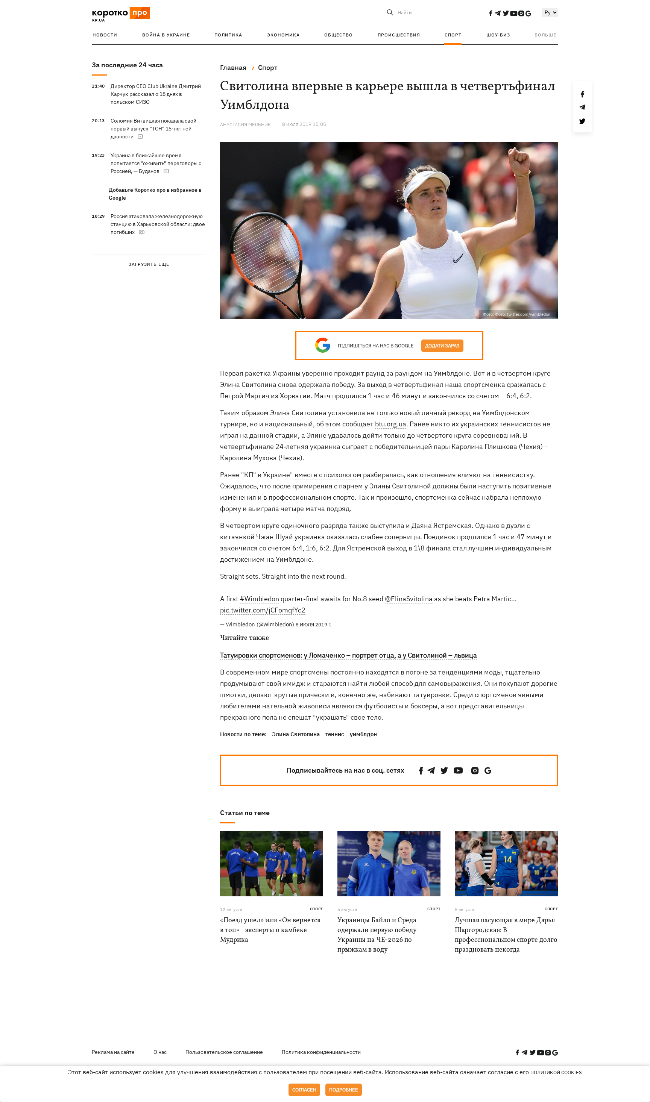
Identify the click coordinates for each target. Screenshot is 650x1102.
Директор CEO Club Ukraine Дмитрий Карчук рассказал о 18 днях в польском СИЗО (156, 94)
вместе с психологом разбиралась (349, 474)
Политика (228, 35)
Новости (105, 35)
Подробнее (343, 1090)
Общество (338, 35)
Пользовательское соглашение (224, 1052)
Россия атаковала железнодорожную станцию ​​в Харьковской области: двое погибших (158, 224)
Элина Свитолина (296, 734)
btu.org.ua (390, 424)
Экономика (283, 35)
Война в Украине (166, 35)
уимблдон (363, 734)
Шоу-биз (498, 35)
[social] (490, 13)
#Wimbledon (259, 598)
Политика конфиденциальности (321, 1052)
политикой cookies (556, 1072)
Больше (545, 35)
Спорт (453, 35)
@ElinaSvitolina (409, 598)
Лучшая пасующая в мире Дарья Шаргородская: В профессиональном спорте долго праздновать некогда (506, 935)
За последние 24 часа (127, 65)
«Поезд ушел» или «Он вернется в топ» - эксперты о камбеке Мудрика (270, 930)
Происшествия (399, 35)
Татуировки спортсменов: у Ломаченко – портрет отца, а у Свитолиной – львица (348, 655)
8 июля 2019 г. (313, 624)
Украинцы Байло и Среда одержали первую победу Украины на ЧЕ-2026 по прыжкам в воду (376, 935)
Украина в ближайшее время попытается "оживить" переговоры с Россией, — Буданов (156, 163)
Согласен (304, 1090)
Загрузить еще (149, 264)
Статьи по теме (245, 812)
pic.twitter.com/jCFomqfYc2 (262, 610)
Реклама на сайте (113, 1052)
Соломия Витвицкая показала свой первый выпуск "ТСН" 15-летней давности (153, 128)
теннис (334, 734)
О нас (160, 1052)
